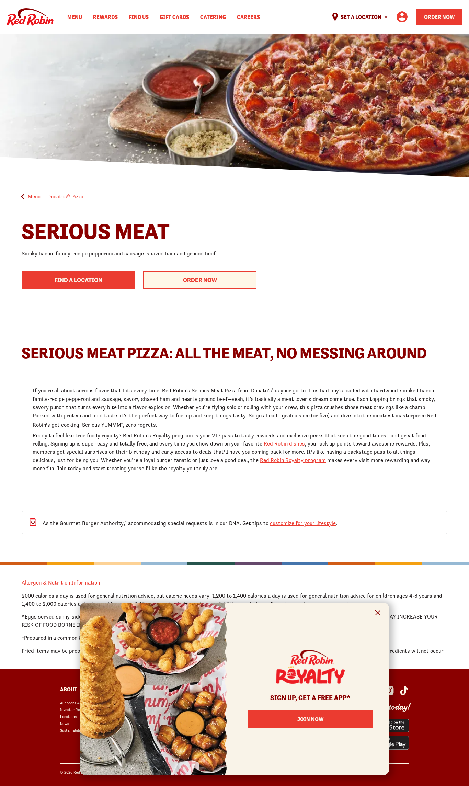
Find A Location (78, 280)
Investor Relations (76, 709)
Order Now (439, 16)
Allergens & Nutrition (78, 703)
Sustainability (71, 730)
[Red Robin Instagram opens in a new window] (389, 690)
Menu (74, 16)
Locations (68, 716)
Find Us (139, 16)
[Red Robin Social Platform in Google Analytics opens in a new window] (404, 690)
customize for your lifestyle (303, 523)
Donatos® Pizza (65, 196)
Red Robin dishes (284, 443)
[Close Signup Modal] (378, 614)
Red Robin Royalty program (293, 459)
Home (30, 17)
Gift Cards (174, 16)
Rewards (105, 16)
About (68, 689)
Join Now (310, 719)
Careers (248, 16)
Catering (213, 16)
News (64, 723)
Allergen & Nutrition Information (61, 582)
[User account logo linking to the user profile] (402, 17)
